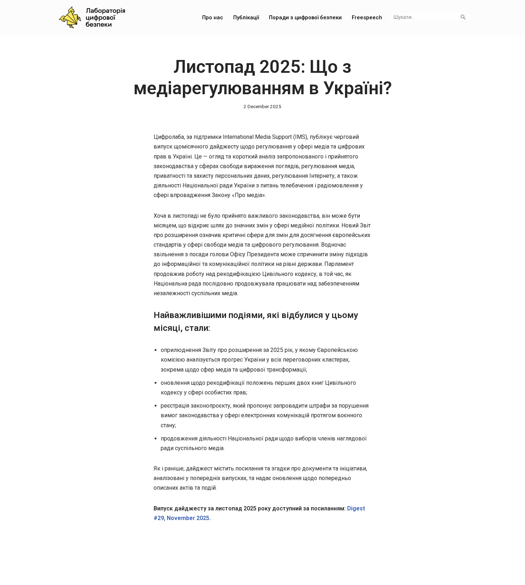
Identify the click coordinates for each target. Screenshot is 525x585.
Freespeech (367, 17)
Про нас (212, 17)
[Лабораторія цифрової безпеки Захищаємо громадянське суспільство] (92, 17)
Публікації (246, 17)
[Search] (463, 17)
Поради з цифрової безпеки (305, 17)
